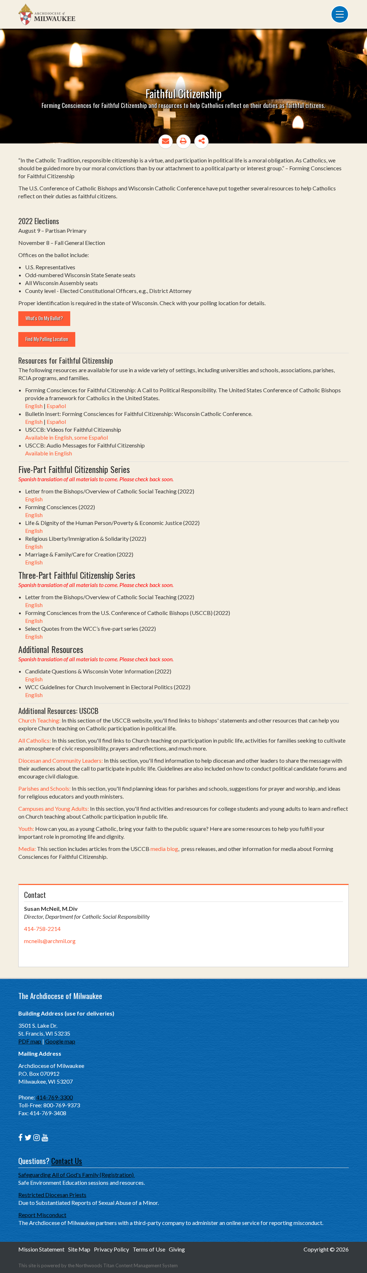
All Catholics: (34, 740)
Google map (60, 1041)
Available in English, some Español (66, 437)
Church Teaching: (39, 720)
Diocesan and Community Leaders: (60, 760)
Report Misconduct (42, 1214)
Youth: (26, 828)
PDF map (30, 1041)
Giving (177, 1249)
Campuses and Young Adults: (53, 808)
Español (56, 405)
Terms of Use (149, 1249)
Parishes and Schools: (44, 788)
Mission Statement (41, 1249)
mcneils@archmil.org (50, 940)
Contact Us (66, 1160)
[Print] (183, 141)
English (34, 405)
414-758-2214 (42, 928)
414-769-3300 (54, 1097)
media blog (164, 848)
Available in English (48, 453)
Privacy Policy (111, 1249)
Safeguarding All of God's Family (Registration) (76, 1174)
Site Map (79, 1249)
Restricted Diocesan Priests (52, 1194)
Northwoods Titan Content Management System (127, 1265)
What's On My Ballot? (44, 318)
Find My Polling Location (46, 338)
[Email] (165, 141)
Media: (27, 848)
